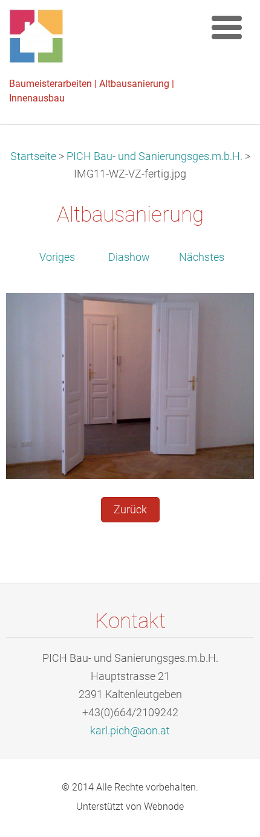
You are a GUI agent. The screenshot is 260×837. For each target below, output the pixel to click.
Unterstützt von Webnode (130, 806)
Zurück (130, 510)
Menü (227, 27)
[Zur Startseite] (103, 39)
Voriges (57, 257)
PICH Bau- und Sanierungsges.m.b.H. (154, 156)
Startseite (33, 156)
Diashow (129, 257)
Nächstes (201, 257)
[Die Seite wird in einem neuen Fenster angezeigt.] (130, 385)
